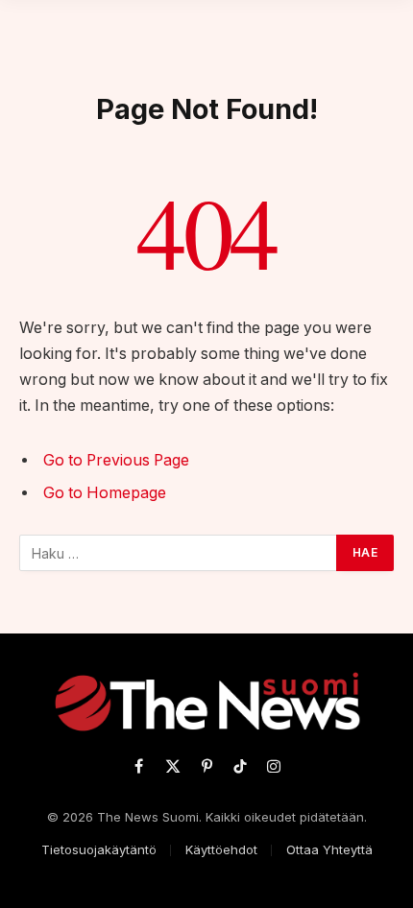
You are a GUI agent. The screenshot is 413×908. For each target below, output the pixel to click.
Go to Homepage (104, 493)
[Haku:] (178, 553)
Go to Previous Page (116, 460)
